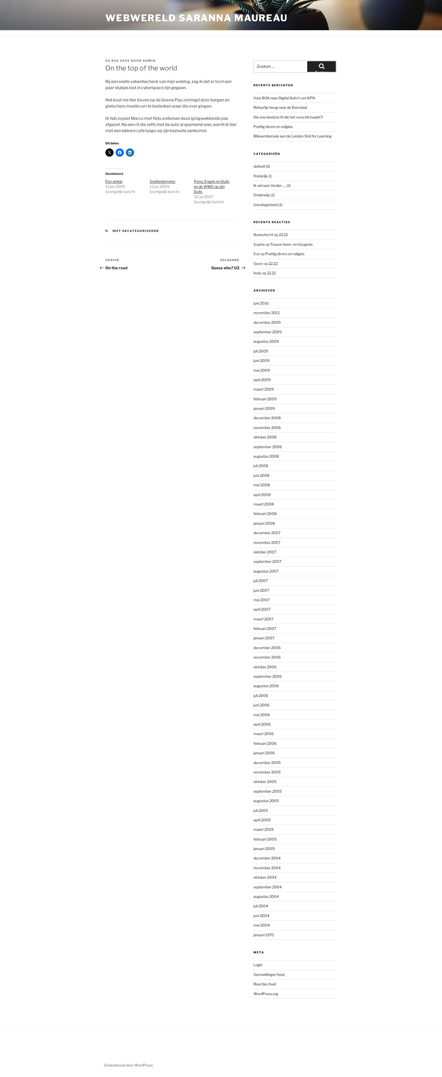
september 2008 (267, 447)
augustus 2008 (266, 456)
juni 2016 (261, 303)
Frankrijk (260, 176)
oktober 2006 (265, 667)
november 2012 (266, 312)
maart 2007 (263, 619)
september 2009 (267, 332)
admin (149, 60)
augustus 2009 (266, 341)
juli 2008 (260, 466)
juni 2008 (261, 475)
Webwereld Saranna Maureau (196, 18)
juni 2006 (261, 705)
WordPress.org (265, 994)
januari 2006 (264, 753)
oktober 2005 (265, 781)
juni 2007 (261, 590)
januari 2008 (264, 523)
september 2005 (267, 791)
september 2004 (267, 887)
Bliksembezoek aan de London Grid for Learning (292, 136)
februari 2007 (264, 628)
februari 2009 (265, 399)
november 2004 (267, 868)
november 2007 (266, 542)
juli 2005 (260, 810)
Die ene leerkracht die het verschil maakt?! (288, 117)
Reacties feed (264, 984)
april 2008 (262, 494)
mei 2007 (261, 600)
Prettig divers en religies (273, 126)
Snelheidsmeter (162, 181)
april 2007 (261, 609)
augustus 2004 (266, 896)
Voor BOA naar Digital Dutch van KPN (284, 98)
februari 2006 (265, 743)
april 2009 (262, 380)
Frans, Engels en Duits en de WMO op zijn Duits (211, 186)
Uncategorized (265, 204)
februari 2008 (265, 513)
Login (257, 965)
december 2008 (267, 418)
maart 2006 (263, 733)
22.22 (283, 234)
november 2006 (267, 657)
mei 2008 (261, 485)
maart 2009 (263, 389)
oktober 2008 (265, 437)
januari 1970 (263, 935)
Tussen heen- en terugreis (291, 244)
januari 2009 (264, 408)
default (259, 166)
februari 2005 (265, 839)
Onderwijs (261, 195)
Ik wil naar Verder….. (269, 185)
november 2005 (267, 772)
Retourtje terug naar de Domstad (280, 107)
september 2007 (267, 561)
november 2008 (267, 427)
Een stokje (114, 181)
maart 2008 (263, 504)
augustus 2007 (266, 571)
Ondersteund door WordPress (128, 1065)
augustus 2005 (266, 801)
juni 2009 (261, 360)
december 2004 (267, 858)
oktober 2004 (265, 877)
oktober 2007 (264, 552)
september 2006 (267, 676)
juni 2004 (261, 915)
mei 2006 (261, 715)
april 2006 (262, 724)
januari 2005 (264, 848)
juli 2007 (260, 580)
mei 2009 (261, 370)
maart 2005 (263, 829)
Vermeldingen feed (268, 974)
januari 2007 (263, 638)
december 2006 (267, 647)
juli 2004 (260, 906)
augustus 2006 (266, 686)
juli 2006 (260, 695)
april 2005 (262, 820)
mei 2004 (261, 925)
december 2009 (267, 322)
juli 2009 (260, 351)
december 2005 (267, 762)
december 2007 (266, 533)
